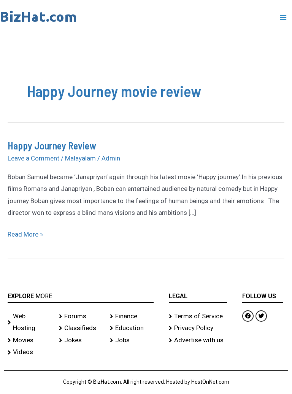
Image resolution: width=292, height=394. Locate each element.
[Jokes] (81, 340)
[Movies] (29, 340)
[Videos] (29, 352)
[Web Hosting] (29, 322)
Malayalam (80, 158)
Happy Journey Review (52, 145)
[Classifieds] (81, 328)
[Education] (132, 328)
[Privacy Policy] (198, 328)
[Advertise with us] (198, 340)
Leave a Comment (33, 158)
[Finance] (132, 316)
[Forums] (81, 316)
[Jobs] (132, 340)
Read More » (25, 233)
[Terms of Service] (198, 316)
